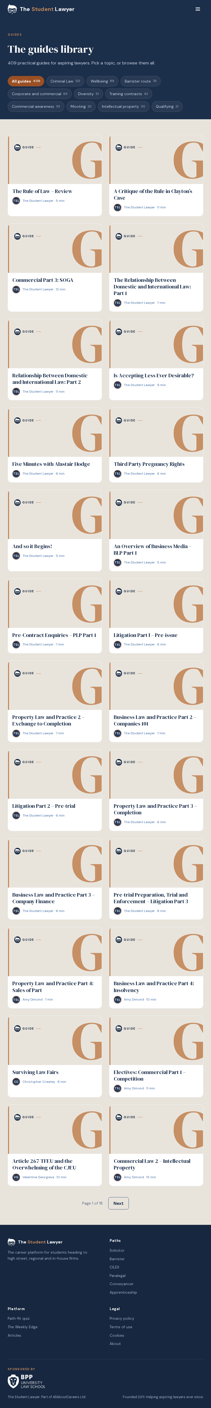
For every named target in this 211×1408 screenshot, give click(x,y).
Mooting (81, 106)
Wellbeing (102, 81)
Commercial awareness (36, 106)
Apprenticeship (123, 1292)
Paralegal (118, 1275)
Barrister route (141, 81)
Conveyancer (122, 1284)
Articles (14, 1335)
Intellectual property (123, 106)
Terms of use (121, 1327)
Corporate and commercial (40, 93)
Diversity (88, 93)
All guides (26, 81)
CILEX (114, 1267)
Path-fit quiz (19, 1318)
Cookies (117, 1335)
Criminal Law (65, 81)
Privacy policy (122, 1318)
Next (118, 1203)
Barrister (117, 1259)
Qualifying (167, 106)
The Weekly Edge (23, 1327)
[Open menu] (197, 9)
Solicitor (117, 1250)
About (115, 1343)
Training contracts (128, 93)
